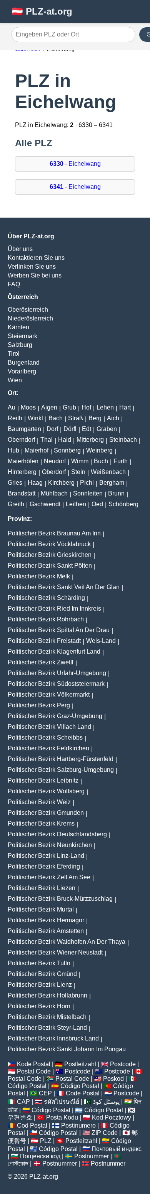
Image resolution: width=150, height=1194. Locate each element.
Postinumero (78, 1125)
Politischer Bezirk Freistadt (44, 640)
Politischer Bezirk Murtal (41, 909)
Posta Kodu (62, 1117)
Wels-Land (101, 640)
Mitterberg (90, 439)
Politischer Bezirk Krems (41, 823)
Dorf (52, 429)
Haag (35, 482)
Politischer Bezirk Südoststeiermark (56, 683)
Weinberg (99, 450)
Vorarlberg (22, 371)
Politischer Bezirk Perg (39, 705)
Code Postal (83, 1093)
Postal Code (34, 1071)
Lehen (105, 407)
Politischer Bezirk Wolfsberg (46, 791)
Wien (15, 380)
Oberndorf (21, 439)
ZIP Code (105, 1133)
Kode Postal (33, 1064)
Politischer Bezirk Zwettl (40, 662)
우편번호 (20, 1117)
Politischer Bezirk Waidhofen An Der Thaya (66, 941)
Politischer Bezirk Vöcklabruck (49, 544)
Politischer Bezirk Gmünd (42, 974)
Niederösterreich (30, 318)
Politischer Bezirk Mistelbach (47, 1017)
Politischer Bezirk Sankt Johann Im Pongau (67, 1049)
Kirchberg (61, 482)
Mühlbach (54, 493)
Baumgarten (24, 429)
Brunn (116, 493)
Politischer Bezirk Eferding (44, 866)
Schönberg (123, 504)
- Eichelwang (75, 163)
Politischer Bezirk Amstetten (46, 931)
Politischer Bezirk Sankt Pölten (50, 565)
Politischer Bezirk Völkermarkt (49, 694)
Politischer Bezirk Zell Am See (49, 877)
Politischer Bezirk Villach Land (49, 726)
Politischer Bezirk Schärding (46, 598)
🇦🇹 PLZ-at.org (42, 11)
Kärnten (18, 327)
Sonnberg (67, 450)
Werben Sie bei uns (35, 275)
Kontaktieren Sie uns (36, 257)
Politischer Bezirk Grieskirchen (50, 555)
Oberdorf (54, 472)
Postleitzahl (80, 1064)
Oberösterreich (28, 309)
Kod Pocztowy (111, 1117)
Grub (69, 407)
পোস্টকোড (18, 1163)
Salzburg (20, 345)
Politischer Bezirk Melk (39, 576)
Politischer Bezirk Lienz (40, 984)
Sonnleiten (88, 493)
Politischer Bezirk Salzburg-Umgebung (61, 769)
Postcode (123, 1064)
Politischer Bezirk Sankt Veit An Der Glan (64, 587)
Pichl (87, 482)
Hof (86, 407)
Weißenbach (108, 472)
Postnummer (91, 1156)
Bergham (111, 482)
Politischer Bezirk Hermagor (46, 920)
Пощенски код (40, 1156)
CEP (45, 1093)
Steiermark (22, 336)
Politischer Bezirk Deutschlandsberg (57, 834)
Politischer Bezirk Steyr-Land (47, 1027)
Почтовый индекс (117, 1149)
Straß (75, 418)
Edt (86, 429)
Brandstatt (21, 493)
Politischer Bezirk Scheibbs (45, 737)
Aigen (49, 407)
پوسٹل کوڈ (106, 1101)
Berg (95, 418)
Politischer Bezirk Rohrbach (46, 619)
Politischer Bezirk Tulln (39, 963)
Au (11, 407)
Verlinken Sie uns (32, 266)
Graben (107, 429)
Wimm (79, 461)
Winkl (35, 418)
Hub (13, 450)
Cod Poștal (32, 1125)
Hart (125, 407)
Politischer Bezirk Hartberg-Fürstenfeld (60, 759)
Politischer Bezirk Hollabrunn (47, 995)
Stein (78, 472)
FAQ (14, 284)
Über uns (20, 249)
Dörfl (70, 429)
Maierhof (36, 450)
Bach (55, 418)
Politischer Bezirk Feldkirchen (48, 748)
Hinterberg (22, 472)
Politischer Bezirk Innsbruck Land (53, 1038)
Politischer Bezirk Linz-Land (46, 855)
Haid (64, 439)
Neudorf (55, 461)
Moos (28, 407)
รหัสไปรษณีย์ (61, 1101)
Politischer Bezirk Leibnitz (43, 780)
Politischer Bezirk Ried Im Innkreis (54, 608)
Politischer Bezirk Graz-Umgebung (55, 716)
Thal (46, 439)
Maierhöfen (23, 461)
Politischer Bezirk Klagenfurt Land (54, 651)
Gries (15, 482)
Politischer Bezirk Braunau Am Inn (54, 533)
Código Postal (27, 1086)
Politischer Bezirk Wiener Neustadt (55, 952)
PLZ (46, 1141)
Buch (101, 461)
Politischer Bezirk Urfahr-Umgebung (57, 673)
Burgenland (24, 362)
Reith (15, 418)
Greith (16, 504)
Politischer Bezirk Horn (39, 1006)
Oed (97, 504)
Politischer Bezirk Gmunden (46, 812)
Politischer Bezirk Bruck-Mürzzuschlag (60, 898)
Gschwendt (45, 504)
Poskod (113, 1078)
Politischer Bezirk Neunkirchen (50, 845)
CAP (23, 1101)
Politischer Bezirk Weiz (39, 802)
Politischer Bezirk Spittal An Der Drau (59, 630)
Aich (113, 418)
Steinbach (123, 439)
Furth (120, 461)
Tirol (14, 353)
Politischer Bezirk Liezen (41, 888)
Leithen (76, 504)
